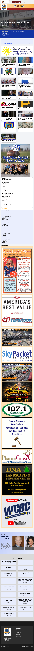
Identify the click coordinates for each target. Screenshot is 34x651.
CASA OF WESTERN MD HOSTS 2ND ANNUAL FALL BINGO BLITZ (25, 613)
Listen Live (16, 2)
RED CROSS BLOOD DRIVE (25, 593)
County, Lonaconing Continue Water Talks (8, 65)
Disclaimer (27, 646)
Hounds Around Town (25, 561)
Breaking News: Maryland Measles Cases (17, 9)
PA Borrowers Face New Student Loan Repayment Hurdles (24, 130)
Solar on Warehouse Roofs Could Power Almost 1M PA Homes (24, 86)
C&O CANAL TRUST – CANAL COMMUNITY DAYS (25, 587)
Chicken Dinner (9, 600)
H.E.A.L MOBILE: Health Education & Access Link (9, 562)
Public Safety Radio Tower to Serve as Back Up (8, 86)
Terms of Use (31, 646)
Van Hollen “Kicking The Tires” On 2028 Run (7, 97)
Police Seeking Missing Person (23, 75)
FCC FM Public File (19, 634)
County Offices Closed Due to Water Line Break (25, 119)
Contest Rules (18, 636)
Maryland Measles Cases (7, 107)
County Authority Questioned (15, 22)
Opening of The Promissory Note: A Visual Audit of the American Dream (25, 580)
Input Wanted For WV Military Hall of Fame (8, 75)
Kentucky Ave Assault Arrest (8, 140)
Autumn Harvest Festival (9, 573)
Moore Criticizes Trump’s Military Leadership (24, 65)
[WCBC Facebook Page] (24, 2)
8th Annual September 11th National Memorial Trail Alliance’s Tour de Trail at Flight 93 (25, 600)
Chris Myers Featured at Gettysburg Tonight (7, 119)
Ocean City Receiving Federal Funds (25, 97)
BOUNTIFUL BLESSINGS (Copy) (9, 579)
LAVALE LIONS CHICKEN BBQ (8, 607)
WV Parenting (8, 567)
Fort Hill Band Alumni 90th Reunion (25, 567)
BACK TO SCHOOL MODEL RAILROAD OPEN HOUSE (9, 587)
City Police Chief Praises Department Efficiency (7, 129)
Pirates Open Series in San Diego (24, 108)
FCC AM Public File (19, 632)
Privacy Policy (23, 646)
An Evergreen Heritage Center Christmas (25, 573)
